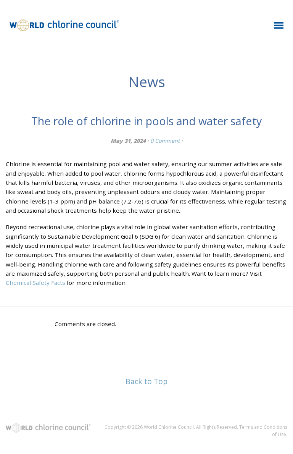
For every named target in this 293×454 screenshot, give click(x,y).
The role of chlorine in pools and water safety (146, 120)
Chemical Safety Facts (35, 282)
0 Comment (165, 140)
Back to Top (146, 381)
